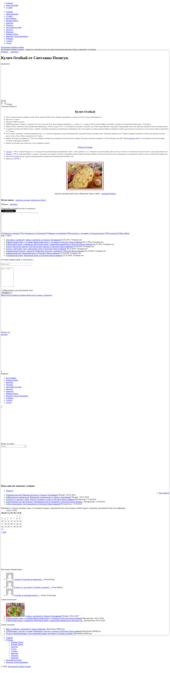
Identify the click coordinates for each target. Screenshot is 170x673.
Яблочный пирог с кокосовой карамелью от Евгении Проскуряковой (63, 244)
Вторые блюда (12, 21)
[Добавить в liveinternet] (56, 233)
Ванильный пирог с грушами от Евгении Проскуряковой (57, 242)
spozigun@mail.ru (109, 194)
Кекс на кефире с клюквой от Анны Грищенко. (26, 629)
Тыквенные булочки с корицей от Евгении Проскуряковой (60, 251)
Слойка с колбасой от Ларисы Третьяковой (42, 240)
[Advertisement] (75, 82)
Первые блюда (12, 34)
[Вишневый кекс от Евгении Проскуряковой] (14, 253)
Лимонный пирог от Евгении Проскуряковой (43, 255)
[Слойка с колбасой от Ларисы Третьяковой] (15, 240)
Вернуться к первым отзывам (13, 295)
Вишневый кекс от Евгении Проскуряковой (41, 253)
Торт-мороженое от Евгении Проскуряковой (41, 504)
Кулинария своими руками (12, 47)
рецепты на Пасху (38, 200)
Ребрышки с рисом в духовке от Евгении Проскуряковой (57, 631)
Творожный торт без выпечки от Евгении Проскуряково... (59, 502)
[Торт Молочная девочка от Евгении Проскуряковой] (17, 246)
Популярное (164, 493)
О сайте (9, 7)
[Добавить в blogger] (10, 233)
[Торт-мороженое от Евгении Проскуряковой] (14, 504)
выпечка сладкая (23, 200)
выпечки (132, 138)
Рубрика (9, 39)
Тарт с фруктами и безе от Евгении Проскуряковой (44, 249)
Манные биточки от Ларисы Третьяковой (40, 495)
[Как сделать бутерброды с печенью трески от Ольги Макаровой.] (9, 595)
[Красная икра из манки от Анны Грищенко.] (9, 579)
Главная (9, 3)
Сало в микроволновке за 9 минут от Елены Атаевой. (50, 633)
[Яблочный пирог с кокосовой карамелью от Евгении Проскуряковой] (20, 244)
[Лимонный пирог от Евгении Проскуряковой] (14, 255)
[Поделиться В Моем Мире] (117, 233)
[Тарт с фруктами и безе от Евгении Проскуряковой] (14, 249)
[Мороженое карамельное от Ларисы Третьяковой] (17, 497)
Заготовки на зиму (14, 27)
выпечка (9, 23)
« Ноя (3, 532)
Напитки (10, 32)
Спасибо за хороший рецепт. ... (27, 595)
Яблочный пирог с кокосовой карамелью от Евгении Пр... (59, 620)
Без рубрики (11, 18)
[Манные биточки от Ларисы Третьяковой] (14, 495)
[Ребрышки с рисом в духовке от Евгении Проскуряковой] (19, 631)
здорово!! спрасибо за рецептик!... (28, 579)
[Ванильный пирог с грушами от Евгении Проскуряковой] (19, 242)
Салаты (9, 41)
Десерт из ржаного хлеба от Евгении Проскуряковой (52, 499)
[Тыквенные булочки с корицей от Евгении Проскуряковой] (20, 251)
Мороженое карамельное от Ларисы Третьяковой (50, 497)
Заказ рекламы (12, 5)
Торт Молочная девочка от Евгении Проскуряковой (51, 246)
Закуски (9, 30)
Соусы (8, 43)
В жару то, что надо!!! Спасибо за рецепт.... (32, 587)
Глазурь (8, 152)
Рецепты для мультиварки (17, 36)
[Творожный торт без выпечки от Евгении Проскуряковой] (19, 502)
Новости (9, 491)
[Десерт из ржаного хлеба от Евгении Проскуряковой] (17, 499)
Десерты (9, 25)
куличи (16, 156)
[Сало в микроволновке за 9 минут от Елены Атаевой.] (16, 633)
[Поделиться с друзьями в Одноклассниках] (86, 233)
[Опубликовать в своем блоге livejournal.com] (32, 233)
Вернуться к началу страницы (39, 295)
